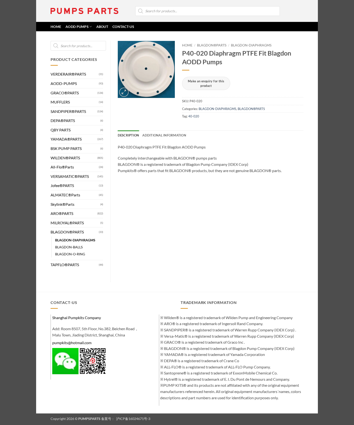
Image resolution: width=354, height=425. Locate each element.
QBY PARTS (61, 130)
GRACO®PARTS (65, 92)
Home (187, 45)
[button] (294, 11)
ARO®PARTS (62, 213)
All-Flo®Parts (62, 167)
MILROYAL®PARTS (67, 222)
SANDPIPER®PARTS (68, 111)
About (102, 27)
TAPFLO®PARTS (65, 264)
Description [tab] (128, 135)
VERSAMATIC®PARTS (70, 176)
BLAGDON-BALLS (69, 247)
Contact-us (123, 27)
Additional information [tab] (164, 135)
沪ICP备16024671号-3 (132, 419)
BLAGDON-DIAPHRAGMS (75, 240)
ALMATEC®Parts (65, 195)
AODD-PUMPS (64, 83)
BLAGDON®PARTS (67, 232)
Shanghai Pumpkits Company (76, 317)
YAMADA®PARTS (66, 139)
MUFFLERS (60, 102)
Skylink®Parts (62, 204)
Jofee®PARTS (62, 185)
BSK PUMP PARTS (66, 148)
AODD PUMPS (77, 27)
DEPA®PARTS (63, 120)
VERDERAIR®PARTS (68, 74)
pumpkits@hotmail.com (72, 342)
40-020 (193, 116)
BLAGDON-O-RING (70, 254)
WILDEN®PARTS (65, 157)
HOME (56, 27)
